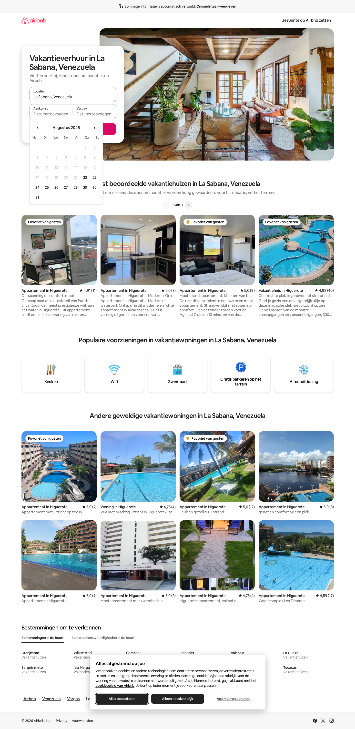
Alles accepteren (122, 699)
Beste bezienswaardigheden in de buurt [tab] (103, 638)
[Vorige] (166, 205)
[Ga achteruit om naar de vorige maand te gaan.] (38, 127)
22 (85, 177)
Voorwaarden (82, 721)
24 (37, 187)
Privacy (61, 721)
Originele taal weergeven (216, 6)
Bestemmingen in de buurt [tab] (42, 638)
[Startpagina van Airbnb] (33, 20)
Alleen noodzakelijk (177, 699)
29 (85, 187)
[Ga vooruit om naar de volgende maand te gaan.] (94, 127)
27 (66, 187)
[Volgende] (189, 205)
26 (56, 187)
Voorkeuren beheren (233, 699)
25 (47, 187)
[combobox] (72, 97)
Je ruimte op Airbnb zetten (306, 20)
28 (76, 187)
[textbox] (51, 114)
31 (37, 197)
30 (94, 187)
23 (95, 177)
